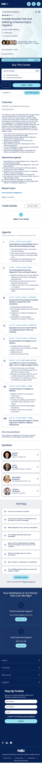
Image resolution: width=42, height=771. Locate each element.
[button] (36, 12)
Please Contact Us (29, 582)
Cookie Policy (31, 758)
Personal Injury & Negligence (12, 193)
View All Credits (32, 206)
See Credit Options (11, 30)
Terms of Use (7, 758)
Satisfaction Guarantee (21, 760)
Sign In (36, 60)
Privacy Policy (19, 758)
